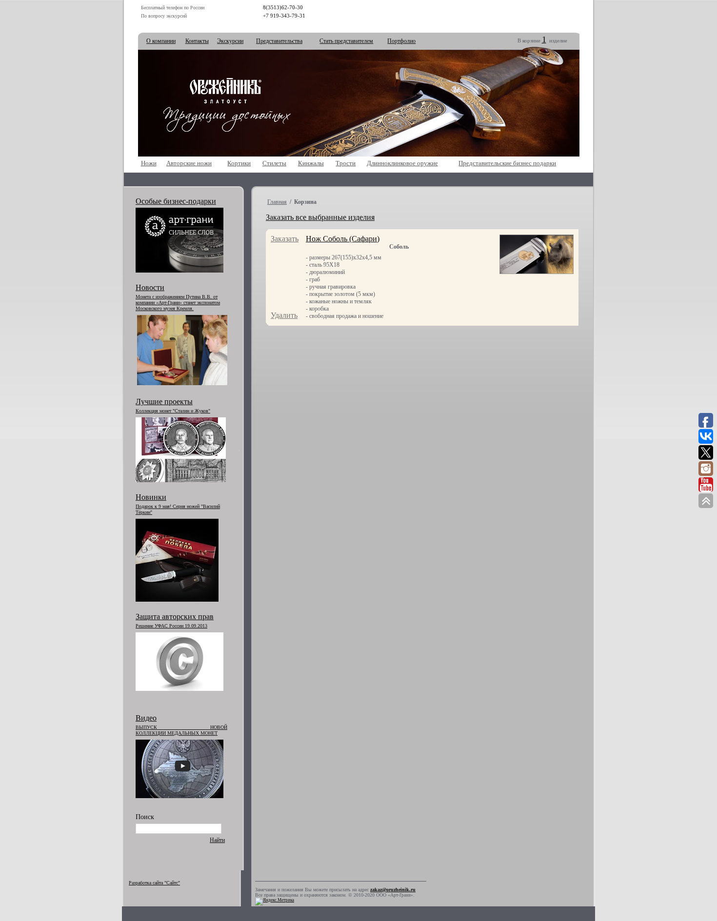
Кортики (239, 163)
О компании (161, 41)
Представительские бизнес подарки (507, 163)
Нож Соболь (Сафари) (342, 239)
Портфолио (401, 41)
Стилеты (274, 163)
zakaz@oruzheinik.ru (393, 889)
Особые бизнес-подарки (176, 201)
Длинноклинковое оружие (402, 163)
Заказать (285, 239)
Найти (217, 840)
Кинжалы (311, 163)
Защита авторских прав (175, 616)
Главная (277, 201)
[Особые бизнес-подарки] (179, 271)
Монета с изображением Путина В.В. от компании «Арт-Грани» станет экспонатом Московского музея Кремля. (178, 302)
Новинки (151, 497)
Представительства (279, 41)
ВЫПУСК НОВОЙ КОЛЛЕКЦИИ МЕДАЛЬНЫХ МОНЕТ (181, 730)
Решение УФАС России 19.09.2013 (171, 625)
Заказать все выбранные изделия (320, 217)
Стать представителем (346, 41)
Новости (150, 287)
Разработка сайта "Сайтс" (154, 882)
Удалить (284, 315)
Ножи (149, 163)
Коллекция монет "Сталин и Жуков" (173, 410)
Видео (146, 718)
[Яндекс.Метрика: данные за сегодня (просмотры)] (274, 901)
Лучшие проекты (164, 401)
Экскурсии (230, 41)
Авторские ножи (189, 163)
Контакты (197, 41)
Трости (346, 163)
